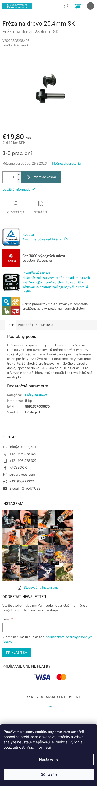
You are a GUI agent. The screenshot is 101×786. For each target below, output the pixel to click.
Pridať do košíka (44, 177)
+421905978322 (21, 481)
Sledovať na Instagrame (41, 587)
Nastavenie (48, 759)
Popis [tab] (10, 325)
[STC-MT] (50, 706)
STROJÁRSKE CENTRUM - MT (58, 697)
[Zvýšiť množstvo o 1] (19, 174)
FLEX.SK (27, 697)
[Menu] (90, 6)
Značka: (16, 45)
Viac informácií (39, 747)
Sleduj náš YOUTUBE (24, 488)
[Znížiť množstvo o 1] (19, 180)
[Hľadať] (65, 6)
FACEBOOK (18, 467)
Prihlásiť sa (16, 652)
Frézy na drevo (36, 395)
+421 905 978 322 (23, 454)
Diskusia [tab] (47, 325)
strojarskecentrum (22, 474)
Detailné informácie (16, 189)
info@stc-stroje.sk (22, 447)
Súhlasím (49, 774)
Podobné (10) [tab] (28, 325)
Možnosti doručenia (66, 163)
